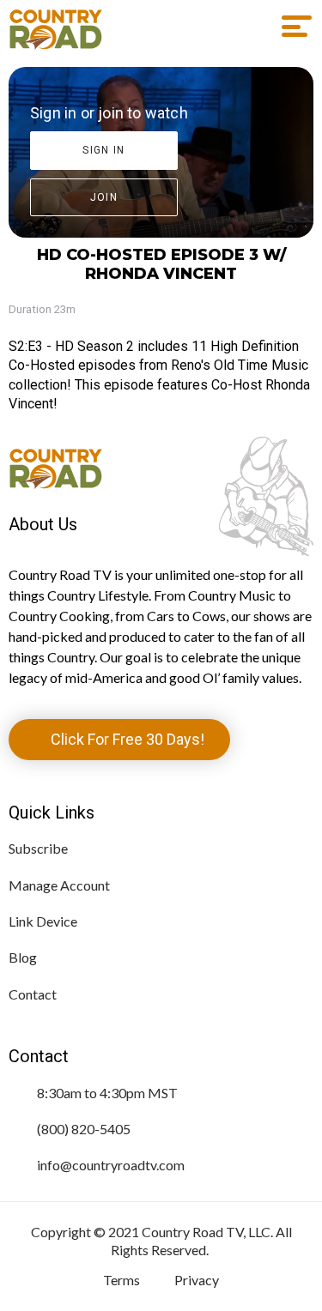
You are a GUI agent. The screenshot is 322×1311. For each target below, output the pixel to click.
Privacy (196, 1280)
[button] (290, 26)
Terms (121, 1280)
